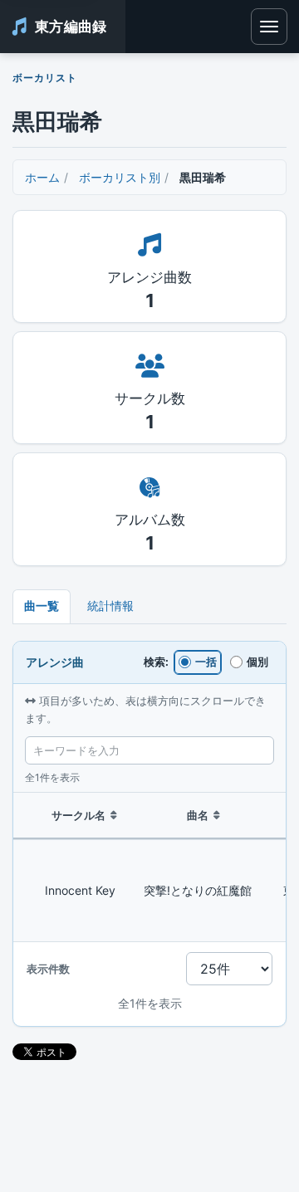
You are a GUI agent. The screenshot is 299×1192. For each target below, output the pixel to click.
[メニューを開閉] (269, 26)
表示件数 (48, 968)
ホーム (42, 177)
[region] (149, 867)
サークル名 (78, 815)
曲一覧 (41, 605)
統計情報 (110, 605)
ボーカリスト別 (119, 177)
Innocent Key (80, 890)
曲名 (197, 815)
